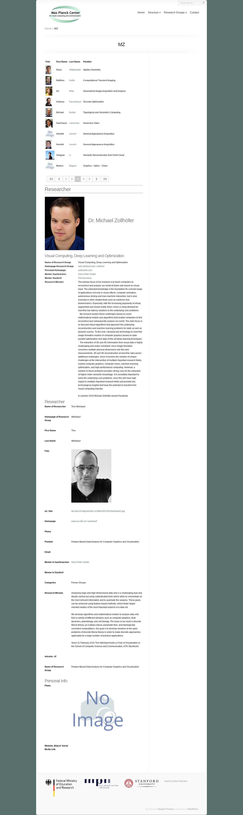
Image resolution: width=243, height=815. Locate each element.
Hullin (72, 80)
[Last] (105, 179)
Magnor (73, 166)
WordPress (192, 809)
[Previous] (59, 179)
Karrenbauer (75, 102)
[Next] (97, 179)
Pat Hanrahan (85, 278)
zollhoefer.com (85, 270)
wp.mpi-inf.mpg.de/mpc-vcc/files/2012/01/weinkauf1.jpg (98, 511)
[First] (51, 179)
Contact (194, 12)
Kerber (72, 112)
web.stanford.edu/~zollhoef (91, 266)
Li (70, 155)
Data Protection (180, 781)
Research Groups (174, 12)
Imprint (167, 781)
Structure (153, 12)
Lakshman (74, 123)
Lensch (72, 134)
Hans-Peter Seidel (87, 274)
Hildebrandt (75, 69)
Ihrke (71, 91)
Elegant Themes (166, 809)
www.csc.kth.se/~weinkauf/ (84, 521)
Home (141, 12)
